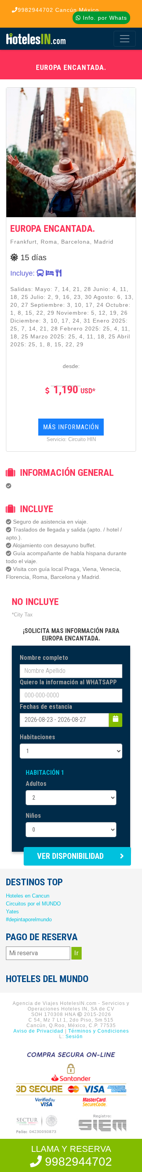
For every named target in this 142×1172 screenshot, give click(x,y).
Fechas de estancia (46, 706)
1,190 (73, 389)
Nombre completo (44, 657)
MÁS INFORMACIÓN (71, 427)
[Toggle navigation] (125, 39)
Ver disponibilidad (70, 856)
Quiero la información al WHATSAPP (68, 682)
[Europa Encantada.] (71, 152)
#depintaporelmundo (29, 919)
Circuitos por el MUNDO (33, 904)
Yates (12, 912)
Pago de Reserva (42, 937)
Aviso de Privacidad (38, 1031)
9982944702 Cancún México (58, 10)
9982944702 (77, 1161)
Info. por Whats (104, 18)
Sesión (74, 1036)
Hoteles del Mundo (47, 978)
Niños (33, 815)
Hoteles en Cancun (27, 896)
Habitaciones (37, 737)
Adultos (36, 783)
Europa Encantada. (52, 228)
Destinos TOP (34, 882)
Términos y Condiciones (98, 1031)
